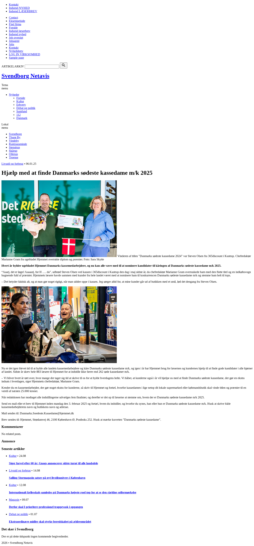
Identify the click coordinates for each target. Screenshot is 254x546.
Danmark (21, 118)
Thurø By (14, 137)
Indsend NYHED (19, 7)
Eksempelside (17, 20)
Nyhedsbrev (16, 51)
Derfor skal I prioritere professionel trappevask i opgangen (46, 506)
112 (18, 114)
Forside (13, 27)
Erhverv (21, 104)
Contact (13, 17)
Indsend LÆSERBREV (23, 11)
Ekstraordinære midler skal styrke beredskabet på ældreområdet (50, 521)
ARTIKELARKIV (12, 66)
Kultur (20, 101)
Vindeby (14, 140)
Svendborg (15, 134)
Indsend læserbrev (19, 30)
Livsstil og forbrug (12, 163)
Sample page (16, 57)
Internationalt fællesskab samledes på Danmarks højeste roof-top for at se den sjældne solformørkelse (72, 492)
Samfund (21, 111)
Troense (13, 157)
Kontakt (13, 4)
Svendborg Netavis (25, 75)
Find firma (15, 24)
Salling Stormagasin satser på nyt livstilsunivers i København (47, 477)
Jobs (11, 44)
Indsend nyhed (17, 34)
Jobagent (14, 41)
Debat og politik (25, 108)
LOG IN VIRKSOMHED (24, 54)
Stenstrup (14, 147)
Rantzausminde (18, 144)
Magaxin (14, 499)
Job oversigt (16, 37)
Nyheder (14, 94)
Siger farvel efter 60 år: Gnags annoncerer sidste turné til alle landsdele (53, 463)
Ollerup (13, 154)
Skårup (13, 150)
